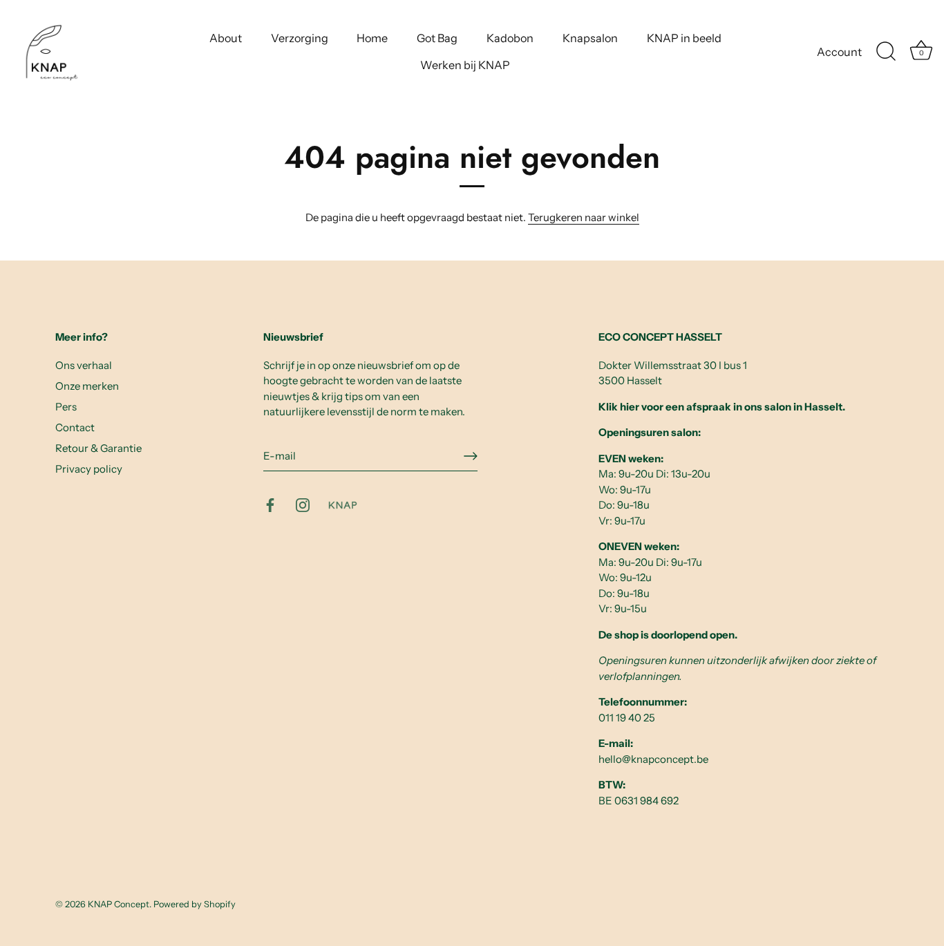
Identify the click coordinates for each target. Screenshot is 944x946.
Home (372, 38)
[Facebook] (270, 504)
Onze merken (87, 385)
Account (839, 52)
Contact (75, 427)
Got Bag (437, 38)
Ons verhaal (83, 365)
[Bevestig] (471, 456)
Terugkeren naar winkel (583, 217)
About (225, 38)
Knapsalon (590, 38)
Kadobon (510, 38)
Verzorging (299, 38)
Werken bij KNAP (465, 65)
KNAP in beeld (684, 38)
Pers (66, 406)
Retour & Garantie (98, 448)
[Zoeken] (886, 52)
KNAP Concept (118, 904)
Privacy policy (88, 468)
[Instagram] (303, 504)
